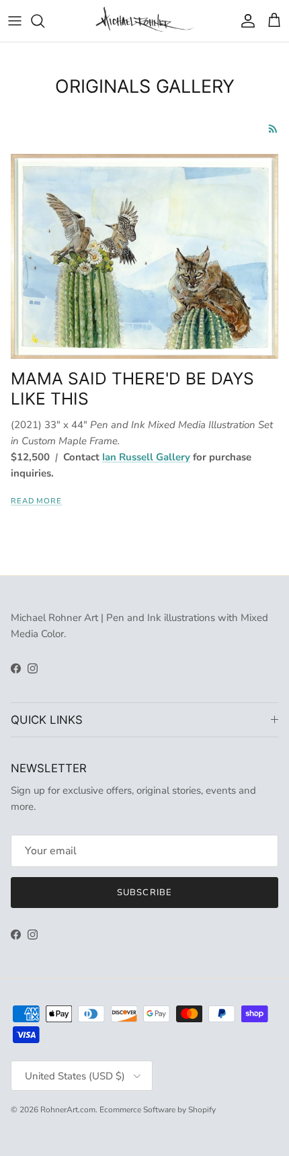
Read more (36, 501)
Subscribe (144, 892)
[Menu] (15, 21)
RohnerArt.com (67, 1109)
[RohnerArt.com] (145, 21)
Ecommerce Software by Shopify (157, 1109)
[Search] (44, 21)
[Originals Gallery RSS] (273, 129)
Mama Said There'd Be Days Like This (132, 388)
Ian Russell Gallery (146, 457)
